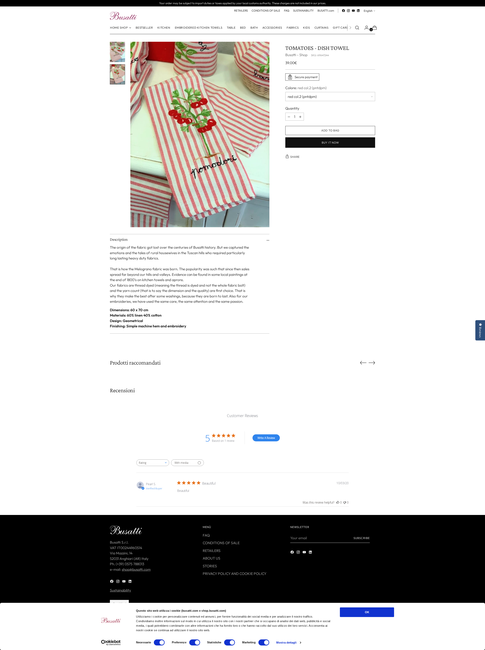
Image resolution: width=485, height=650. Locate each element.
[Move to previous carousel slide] (363, 363)
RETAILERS (212, 550)
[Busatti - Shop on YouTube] (353, 10)
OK (367, 612)
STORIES (210, 566)
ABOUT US (211, 558)
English (368, 11)
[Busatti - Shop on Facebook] (343, 10)
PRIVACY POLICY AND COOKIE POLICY (235, 573)
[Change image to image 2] (117, 74)
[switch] (194, 642)
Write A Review (266, 438)
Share (295, 157)
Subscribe (362, 538)
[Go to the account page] (365, 27)
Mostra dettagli (286, 642)
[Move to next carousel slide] (372, 362)
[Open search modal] (357, 27)
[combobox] (152, 462)
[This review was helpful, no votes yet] (337, 502)
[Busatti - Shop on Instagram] (348, 10)
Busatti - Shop (296, 55)
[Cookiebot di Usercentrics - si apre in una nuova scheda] (111, 642)
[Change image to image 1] (117, 52)
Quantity (292, 108)
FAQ (206, 535)
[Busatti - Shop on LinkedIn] (358, 10)
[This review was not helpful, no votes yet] (344, 502)
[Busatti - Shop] (123, 16)
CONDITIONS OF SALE (221, 543)
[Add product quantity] (289, 116)
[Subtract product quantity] (300, 116)
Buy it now (330, 142)
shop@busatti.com (136, 569)
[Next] (350, 27)
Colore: (306, 88)
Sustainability (120, 590)
